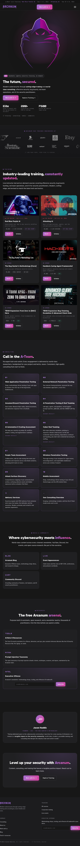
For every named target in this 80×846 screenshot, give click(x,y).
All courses (45, 806)
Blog (1, 832)
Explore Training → (29, 98)
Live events (45, 813)
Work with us (4, 828)
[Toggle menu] (75, 7)
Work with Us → (44, 7)
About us (2, 825)
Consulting (3, 822)
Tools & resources (5, 835)
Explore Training (48, 778)
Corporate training (47, 810)
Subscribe (61, 684)
